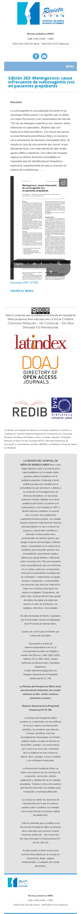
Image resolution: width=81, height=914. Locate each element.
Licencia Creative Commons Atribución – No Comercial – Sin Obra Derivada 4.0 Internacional (41, 323)
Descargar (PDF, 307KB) (24, 282)
